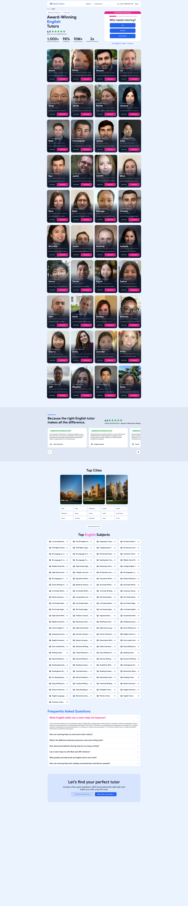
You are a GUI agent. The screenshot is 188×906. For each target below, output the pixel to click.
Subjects (88, 4)
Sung (51, 106)
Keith (75, 317)
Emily (75, 352)
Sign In (137, 4)
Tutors (48, 8)
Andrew (100, 246)
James (99, 141)
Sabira (123, 281)
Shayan (100, 70)
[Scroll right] (138, 452)
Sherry (52, 352)
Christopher (78, 141)
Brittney (124, 317)
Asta (122, 141)
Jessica (124, 106)
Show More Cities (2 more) (94, 526)
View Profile (52, 79)
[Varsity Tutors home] (56, 4)
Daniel (75, 281)
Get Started (62, 79)
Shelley (100, 317)
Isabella (124, 246)
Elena (75, 70)
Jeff (50, 387)
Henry (51, 281)
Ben (50, 176)
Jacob (75, 106)
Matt (50, 141)
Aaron (51, 70)
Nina (50, 211)
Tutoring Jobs (98, 4)
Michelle (52, 246)
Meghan (76, 387)
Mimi (122, 176)
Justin (75, 176)
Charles (124, 211)
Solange (100, 211)
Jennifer (100, 352)
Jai (97, 387)
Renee (99, 106)
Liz (121, 70)
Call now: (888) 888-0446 (126, 4)
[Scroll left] (50, 452)
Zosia (123, 387)
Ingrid (99, 281)
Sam (50, 317)
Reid (74, 211)
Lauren (99, 176)
